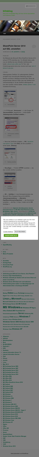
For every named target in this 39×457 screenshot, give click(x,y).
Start (4, 33)
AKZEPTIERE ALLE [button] (11, 235)
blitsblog (8, 10)
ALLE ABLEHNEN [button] (20, 231)
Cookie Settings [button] (8, 231)
